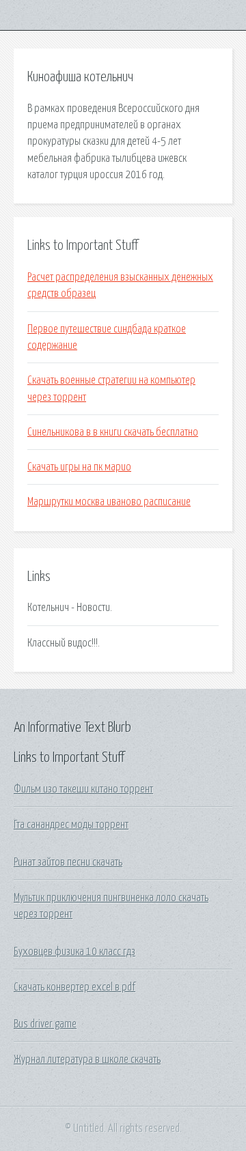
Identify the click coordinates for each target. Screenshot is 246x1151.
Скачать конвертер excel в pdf (74, 987)
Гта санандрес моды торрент (71, 824)
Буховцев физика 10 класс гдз (74, 951)
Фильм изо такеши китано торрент (83, 789)
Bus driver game (45, 1024)
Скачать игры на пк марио (79, 466)
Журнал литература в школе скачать (87, 1059)
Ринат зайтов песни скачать (68, 862)
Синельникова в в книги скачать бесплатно (112, 432)
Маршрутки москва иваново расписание (109, 501)
